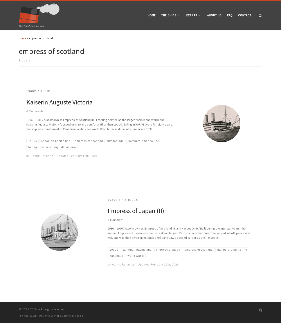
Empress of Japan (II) (136, 211)
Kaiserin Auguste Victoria (59, 102)
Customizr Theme (72, 315)
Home (22, 38)
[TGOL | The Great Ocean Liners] (39, 12)
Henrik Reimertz (42, 155)
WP (35, 315)
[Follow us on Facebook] (260, 310)
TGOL (34, 309)
